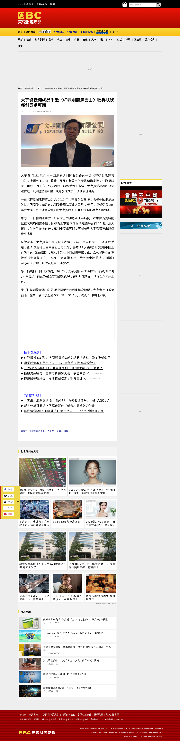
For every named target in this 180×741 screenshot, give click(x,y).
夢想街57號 (86, 32)
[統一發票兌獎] (141, 228)
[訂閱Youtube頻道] (8, 515)
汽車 (93, 39)
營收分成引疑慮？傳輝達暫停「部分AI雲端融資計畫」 (61, 405)
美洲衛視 (95, 719)
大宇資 (51, 431)
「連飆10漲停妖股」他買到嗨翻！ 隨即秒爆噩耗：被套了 (63, 368)
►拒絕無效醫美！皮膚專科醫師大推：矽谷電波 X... (56, 373)
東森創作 (119, 719)
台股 (76, 39)
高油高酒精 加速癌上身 (66, 521)
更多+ (115, 32)
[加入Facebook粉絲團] (8, 509)
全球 (68, 39)
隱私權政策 (159, 728)
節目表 (22, 714)
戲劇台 (54, 719)
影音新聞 (40, 39)
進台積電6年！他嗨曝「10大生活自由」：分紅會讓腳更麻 (64, 410)
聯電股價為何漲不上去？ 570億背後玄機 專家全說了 (60, 362)
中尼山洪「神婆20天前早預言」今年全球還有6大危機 (67, 597)
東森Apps (42, 4)
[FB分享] (8, 491)
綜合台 (45, 719)
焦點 (29, 39)
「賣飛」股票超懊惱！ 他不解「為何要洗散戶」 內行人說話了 (66, 400)
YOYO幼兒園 (107, 719)
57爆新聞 (72, 32)
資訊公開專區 (112, 714)
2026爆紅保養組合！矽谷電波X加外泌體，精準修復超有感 (101, 523)
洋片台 (79, 719)
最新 (20, 39)
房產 (85, 39)
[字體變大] (8, 497)
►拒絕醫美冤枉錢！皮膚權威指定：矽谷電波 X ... (55, 378)
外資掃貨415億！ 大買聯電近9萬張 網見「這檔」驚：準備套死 (67, 357)
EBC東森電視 (26, 4)
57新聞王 (59, 32)
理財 (102, 39)
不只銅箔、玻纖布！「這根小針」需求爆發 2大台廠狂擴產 (34, 523)
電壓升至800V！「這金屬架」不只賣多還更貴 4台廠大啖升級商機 (34, 597)
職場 (128, 39)
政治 (59, 39)
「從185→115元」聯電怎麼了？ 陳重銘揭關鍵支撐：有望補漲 (92, 566)
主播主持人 (34, 714)
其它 (20, 46)
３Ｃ (111, 39)
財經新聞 (30, 32)
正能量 (137, 39)
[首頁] (29, 17)
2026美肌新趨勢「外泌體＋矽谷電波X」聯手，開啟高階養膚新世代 (92, 491)
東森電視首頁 (25, 719)
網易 (66, 431)
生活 (119, 39)
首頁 (20, 32)
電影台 (70, 719)
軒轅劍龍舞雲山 (37, 431)
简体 (52, 4)
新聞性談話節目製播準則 (90, 714)
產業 (51, 39)
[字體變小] (8, 503)
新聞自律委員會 (51, 714)
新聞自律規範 (68, 714)
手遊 (59, 431)
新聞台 (37, 719)
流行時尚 (150, 39)
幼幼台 (62, 719)
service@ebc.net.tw (155, 732)
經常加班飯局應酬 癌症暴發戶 (101, 597)
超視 (86, 719)
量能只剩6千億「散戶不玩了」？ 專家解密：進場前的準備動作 (42, 491)
